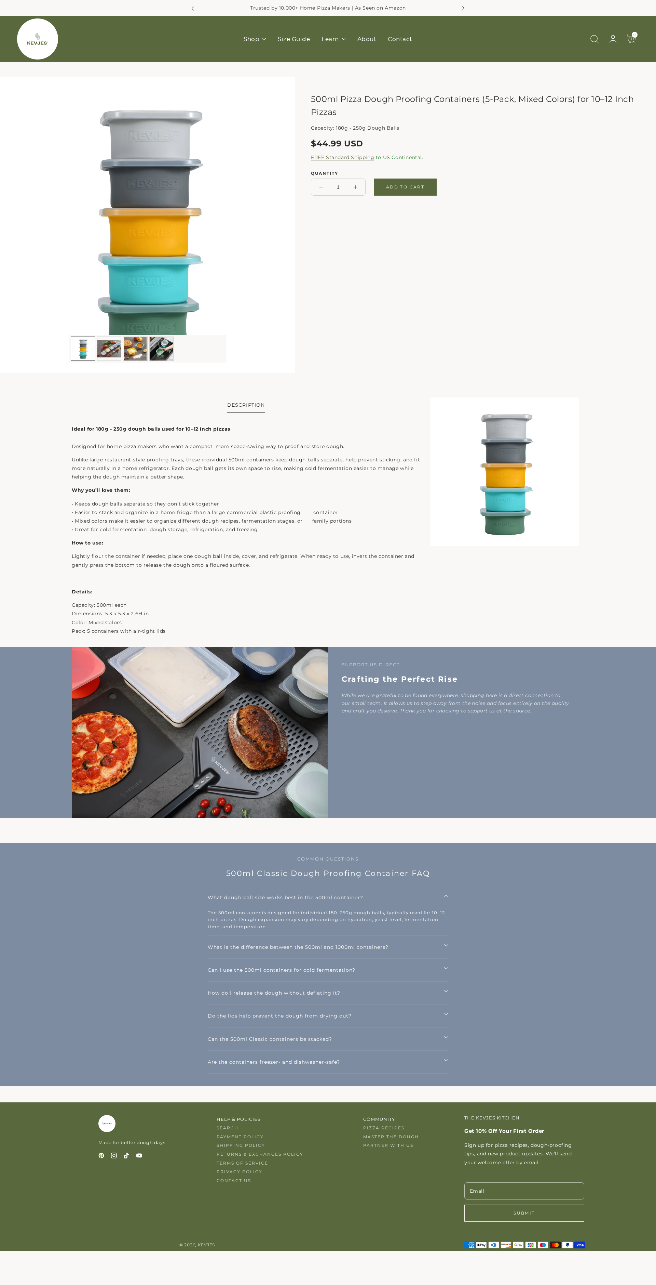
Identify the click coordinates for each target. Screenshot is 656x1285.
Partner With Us (388, 1145)
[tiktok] (126, 1157)
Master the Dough (391, 1136)
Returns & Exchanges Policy (260, 1154)
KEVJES (206, 1245)
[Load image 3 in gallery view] (135, 349)
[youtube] (139, 1157)
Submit (524, 1213)
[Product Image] (147, 225)
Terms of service (242, 1163)
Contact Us (234, 1180)
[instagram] (114, 1157)
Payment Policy (240, 1136)
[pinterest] (101, 1157)
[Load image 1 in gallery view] (83, 349)
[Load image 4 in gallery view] (161, 349)
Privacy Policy (239, 1171)
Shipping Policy (241, 1145)
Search (227, 1127)
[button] (594, 39)
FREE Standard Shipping (342, 157)
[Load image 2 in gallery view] (109, 349)
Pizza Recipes (384, 1127)
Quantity (324, 173)
